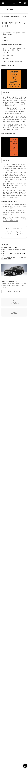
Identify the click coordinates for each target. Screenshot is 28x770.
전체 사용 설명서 (5, 16)
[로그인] (25, 3)
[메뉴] (3, 3)
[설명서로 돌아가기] (3, 10)
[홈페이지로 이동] (14, 3)
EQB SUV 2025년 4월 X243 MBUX (14, 16)
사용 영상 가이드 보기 (14, 291)
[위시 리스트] (20, 3)
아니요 (18, 233)
